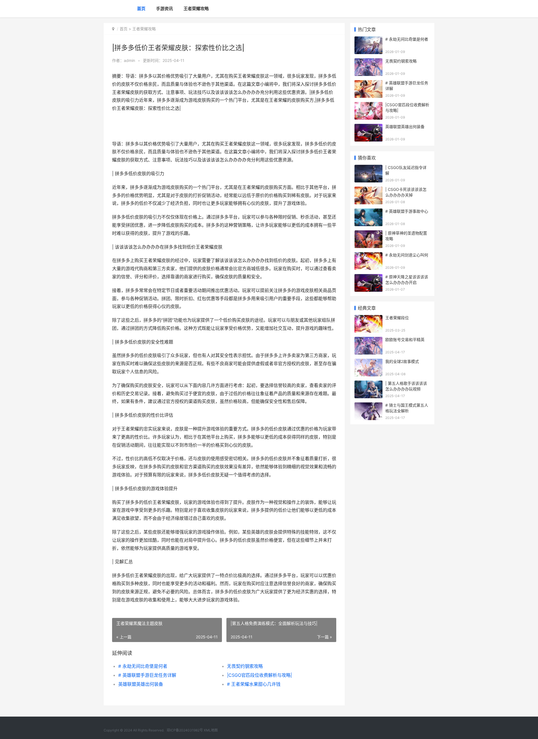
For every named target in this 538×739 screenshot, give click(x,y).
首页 (141, 8)
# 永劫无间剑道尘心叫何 (406, 254)
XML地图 (211, 730)
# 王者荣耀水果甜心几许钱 (253, 684)
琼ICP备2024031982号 (185, 730)
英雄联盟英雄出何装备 (140, 684)
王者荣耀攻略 (196, 8)
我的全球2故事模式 (402, 361)
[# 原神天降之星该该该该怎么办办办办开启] (368, 277)
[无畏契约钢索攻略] (368, 61)
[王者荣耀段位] (368, 318)
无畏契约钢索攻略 (245, 666)
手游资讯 (164, 8)
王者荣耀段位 (397, 317)
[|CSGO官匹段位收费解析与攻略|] (368, 105)
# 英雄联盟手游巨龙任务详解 (147, 675)
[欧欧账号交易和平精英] (368, 340)
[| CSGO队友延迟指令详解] (368, 168)
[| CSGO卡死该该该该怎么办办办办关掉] (368, 190)
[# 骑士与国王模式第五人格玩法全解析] (368, 406)
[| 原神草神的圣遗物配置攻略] (368, 233)
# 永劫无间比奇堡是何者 (142, 666)
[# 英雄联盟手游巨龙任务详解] (368, 83)
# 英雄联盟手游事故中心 (406, 211)
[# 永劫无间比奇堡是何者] (368, 40)
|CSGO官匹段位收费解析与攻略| (259, 675)
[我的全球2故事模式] (368, 362)
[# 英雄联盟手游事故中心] (368, 212)
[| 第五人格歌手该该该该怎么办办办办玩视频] (368, 384)
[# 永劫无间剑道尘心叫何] (368, 255)
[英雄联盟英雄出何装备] (368, 127)
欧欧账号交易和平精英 (405, 339)
